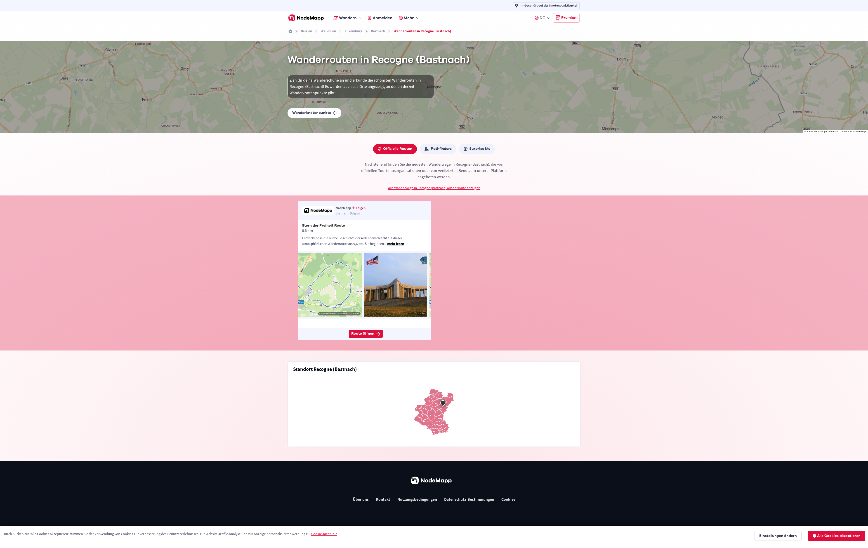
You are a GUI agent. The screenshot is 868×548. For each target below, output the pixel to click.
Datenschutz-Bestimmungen (469, 499)
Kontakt (383, 499)
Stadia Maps (812, 131)
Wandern (348, 18)
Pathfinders (441, 148)
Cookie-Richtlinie (324, 534)
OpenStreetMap (830, 131)
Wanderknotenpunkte (311, 112)
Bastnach (378, 31)
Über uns (361, 499)
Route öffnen (362, 333)
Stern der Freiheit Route (323, 225)
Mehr (409, 18)
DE (542, 18)
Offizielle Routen (397, 148)
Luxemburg (353, 31)
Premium (569, 17)
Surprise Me (479, 148)
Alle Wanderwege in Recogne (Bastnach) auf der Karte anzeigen (434, 188)
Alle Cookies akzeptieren (839, 535)
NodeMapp (861, 131)
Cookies (508, 499)
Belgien (306, 31)
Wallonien (328, 31)
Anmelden (382, 18)
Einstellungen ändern (778, 535)
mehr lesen (395, 244)
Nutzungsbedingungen (417, 499)
